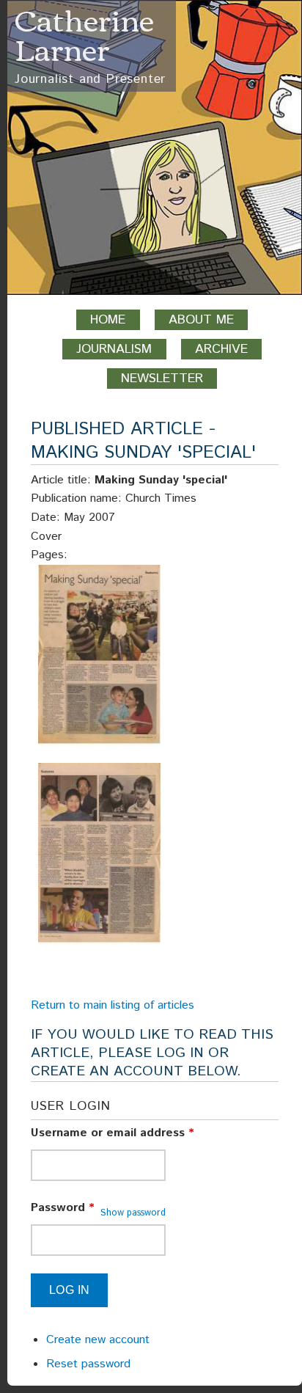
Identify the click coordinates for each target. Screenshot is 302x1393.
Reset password (88, 1364)
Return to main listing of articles (112, 1005)
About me (201, 319)
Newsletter (162, 378)
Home (107, 319)
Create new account (98, 1339)
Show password (133, 1213)
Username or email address (112, 1133)
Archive (221, 349)
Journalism (114, 349)
